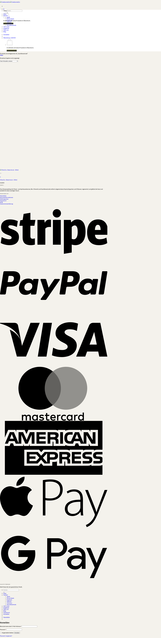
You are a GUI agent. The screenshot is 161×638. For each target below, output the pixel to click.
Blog (4, 31)
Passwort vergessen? (6, 636)
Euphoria (9, 20)
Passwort (3, 629)
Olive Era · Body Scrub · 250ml (8, 180)
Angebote (6, 28)
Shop (4, 593)
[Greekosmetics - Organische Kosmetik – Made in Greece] (10, 2)
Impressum (6, 612)
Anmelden (16, 632)
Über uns (6, 30)
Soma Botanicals (11, 25)
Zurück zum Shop (12, 50)
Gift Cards (6, 27)
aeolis (8, 596)
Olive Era (9, 23)
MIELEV (9, 22)
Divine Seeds (10, 19)
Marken (5, 595)
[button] (3, 8)
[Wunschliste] (0, 173)
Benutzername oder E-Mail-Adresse (10, 626)
